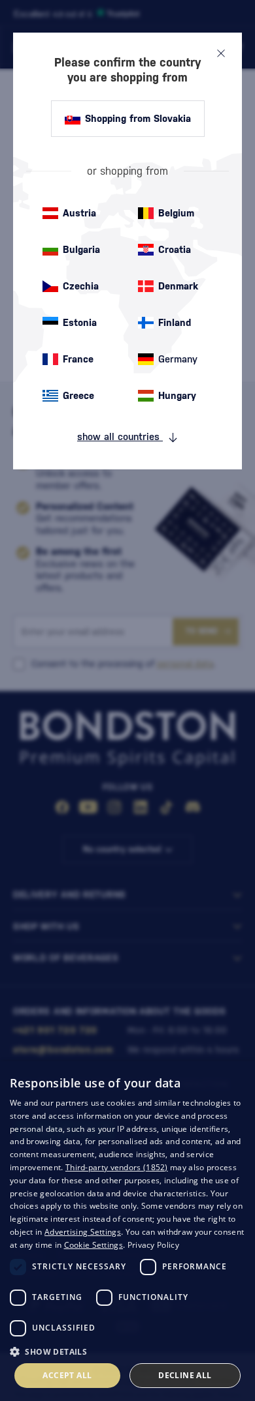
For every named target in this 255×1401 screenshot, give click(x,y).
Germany (177, 358)
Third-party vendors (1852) (116, 1167)
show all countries (120, 436)
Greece (78, 395)
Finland (174, 322)
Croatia (174, 249)
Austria (79, 212)
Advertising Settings (82, 1231)
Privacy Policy (153, 1244)
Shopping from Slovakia (138, 118)
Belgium (176, 212)
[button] (127, 1351)
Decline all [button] (184, 1375)
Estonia (80, 322)
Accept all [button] (67, 1375)
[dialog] (127, 1231)
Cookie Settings (94, 1244)
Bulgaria (81, 249)
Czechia (81, 285)
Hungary (177, 395)
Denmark (178, 285)
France (78, 358)
